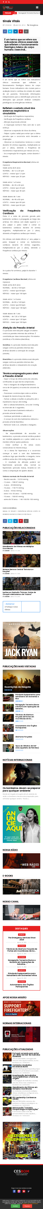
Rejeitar (27, 1206)
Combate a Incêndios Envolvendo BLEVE (22, 1066)
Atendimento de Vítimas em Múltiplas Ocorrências (24, 1088)
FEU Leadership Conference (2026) (24, 1098)
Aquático (22, 970)
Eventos (21, 934)
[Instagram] (19, 1191)
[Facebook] (14, 1191)
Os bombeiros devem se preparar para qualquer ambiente (21, 789)
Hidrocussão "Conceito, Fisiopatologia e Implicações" (25, 1108)
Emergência (34, 25)
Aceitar (15, 1206)
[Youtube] (24, 1191)
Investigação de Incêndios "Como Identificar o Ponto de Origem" (25, 1077)
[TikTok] (28, 1191)
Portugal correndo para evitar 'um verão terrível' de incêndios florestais (26, 1055)
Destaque (22, 946)
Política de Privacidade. (30, 1203)
